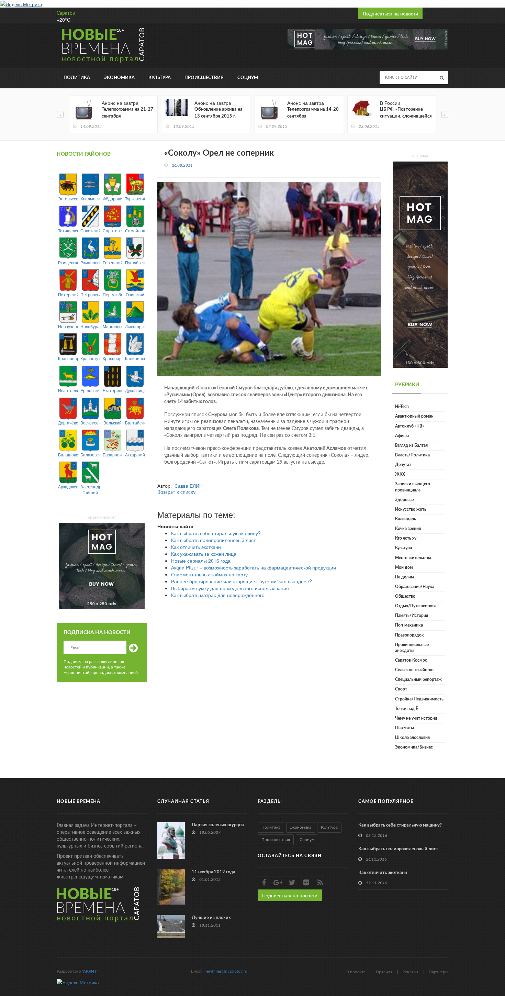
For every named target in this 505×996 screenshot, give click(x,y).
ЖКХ (400, 474)
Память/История (411, 615)
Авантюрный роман (414, 416)
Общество (405, 596)
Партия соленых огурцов (218, 825)
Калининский (135, 358)
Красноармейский (112, 358)
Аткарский (135, 454)
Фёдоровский (112, 198)
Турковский (135, 198)
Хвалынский (90, 198)
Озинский (135, 294)
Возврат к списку (176, 492)
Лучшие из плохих (211, 918)
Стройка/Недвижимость (419, 699)
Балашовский (68, 454)
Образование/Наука (414, 587)
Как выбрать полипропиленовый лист (213, 539)
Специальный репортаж (418, 679)
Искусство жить (410, 509)
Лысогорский (135, 326)
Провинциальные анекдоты (412, 648)
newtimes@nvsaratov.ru (225, 971)
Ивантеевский (68, 390)
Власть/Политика (412, 455)
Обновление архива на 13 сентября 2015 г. (218, 113)
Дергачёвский (68, 422)
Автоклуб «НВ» (409, 426)
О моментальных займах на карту (209, 574)
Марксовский (112, 326)
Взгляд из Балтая (411, 445)
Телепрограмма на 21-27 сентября (127, 113)
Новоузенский (68, 326)
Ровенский (112, 262)
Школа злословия (412, 737)
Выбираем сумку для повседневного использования (230, 588)
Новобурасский (90, 326)
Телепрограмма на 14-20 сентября (313, 113)
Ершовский (90, 390)
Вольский (112, 422)
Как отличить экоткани (196, 546)
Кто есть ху (405, 538)
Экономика (119, 78)
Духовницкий (135, 390)
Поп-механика (409, 625)
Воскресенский (90, 422)
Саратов (66, 13)
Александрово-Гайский (90, 489)
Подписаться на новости (390, 13)
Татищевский (68, 230)
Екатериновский (112, 390)
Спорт (401, 689)
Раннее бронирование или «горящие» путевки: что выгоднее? (241, 581)
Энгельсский (68, 198)
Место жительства (413, 558)
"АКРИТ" (90, 971)
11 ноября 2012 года (213, 872)
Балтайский (135, 422)
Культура (159, 78)
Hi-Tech (402, 407)
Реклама (410, 972)
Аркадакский (68, 486)
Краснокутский (90, 358)
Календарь (405, 519)
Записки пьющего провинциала (412, 487)
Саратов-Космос (411, 660)
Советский (90, 230)
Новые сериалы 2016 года (201, 560)
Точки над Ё (406, 709)
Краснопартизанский (68, 358)
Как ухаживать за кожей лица (203, 553)
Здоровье (404, 500)
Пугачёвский (135, 262)
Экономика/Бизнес (414, 747)
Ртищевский (68, 262)
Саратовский (112, 230)
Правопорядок (409, 635)
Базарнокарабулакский (112, 454)
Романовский (90, 262)
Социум (247, 78)
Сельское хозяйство (414, 670)
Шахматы (404, 728)
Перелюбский (112, 294)
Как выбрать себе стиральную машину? (216, 533)
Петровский (90, 294)
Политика (77, 78)
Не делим (404, 577)
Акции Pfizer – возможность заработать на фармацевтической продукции (253, 567)
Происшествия (204, 78)
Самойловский (135, 230)
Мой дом (404, 567)
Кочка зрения (408, 529)
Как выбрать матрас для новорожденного (218, 594)
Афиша (402, 436)
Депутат (403, 465)
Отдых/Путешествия (415, 606)
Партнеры (438, 972)
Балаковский (90, 454)
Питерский (68, 294)
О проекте (356, 972)
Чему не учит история (416, 718)
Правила (384, 972)
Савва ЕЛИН (189, 485)
